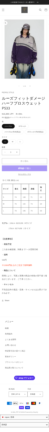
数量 (3, 147)
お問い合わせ (10, 345)
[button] (3, 10)
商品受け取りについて (14, 368)
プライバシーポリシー (14, 362)
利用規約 (8, 334)
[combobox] (24, 417)
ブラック (23, 126)
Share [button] (7, 300)
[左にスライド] (19, 86)
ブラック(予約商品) (36, 132)
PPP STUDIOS (20, 412)
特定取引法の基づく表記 (15, 351)
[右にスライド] (30, 86)
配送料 (7, 117)
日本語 (32, 394)
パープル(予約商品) (14, 132)
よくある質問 (10, 339)
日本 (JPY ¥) (15, 394)
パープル (9, 126)
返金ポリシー (10, 356)
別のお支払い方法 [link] (24, 174)
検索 (7, 328)
